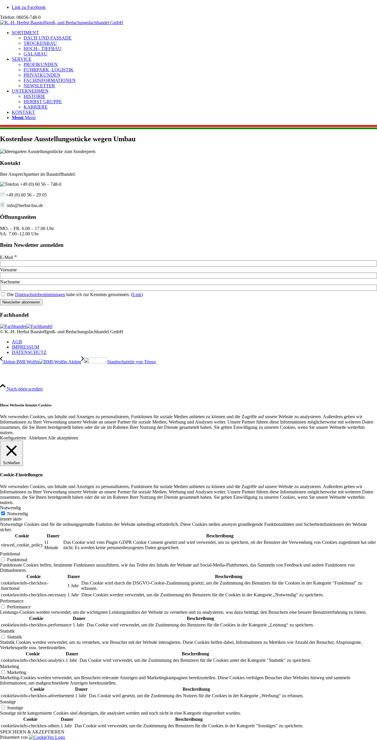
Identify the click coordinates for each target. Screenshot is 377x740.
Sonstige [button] (8, 701)
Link (137, 294)
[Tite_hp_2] (61, 22)
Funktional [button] (10, 553)
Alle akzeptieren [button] (63, 437)
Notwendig (17, 513)
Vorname (8, 269)
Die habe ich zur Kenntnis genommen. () (74, 294)
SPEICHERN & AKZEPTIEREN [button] (32, 731)
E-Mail (8, 257)
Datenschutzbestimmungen (40, 294)
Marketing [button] (9, 666)
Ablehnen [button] (38, 437)
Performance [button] (12, 600)
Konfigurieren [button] (13, 437)
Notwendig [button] (10, 507)
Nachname (10, 281)
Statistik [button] (7, 631)
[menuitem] (194, 43)
